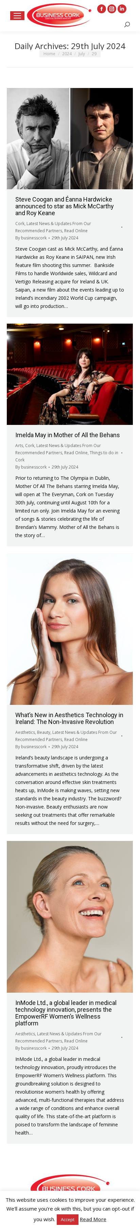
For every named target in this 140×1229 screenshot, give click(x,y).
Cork (19, 223)
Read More (93, 1219)
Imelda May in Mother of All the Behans (67, 435)
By (31, 238)
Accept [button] (67, 1219)
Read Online (76, 231)
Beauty (43, 732)
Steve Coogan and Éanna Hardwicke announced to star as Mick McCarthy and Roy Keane (64, 206)
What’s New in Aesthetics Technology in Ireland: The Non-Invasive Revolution (69, 718)
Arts (19, 445)
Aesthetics (25, 732)
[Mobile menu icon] (17, 15)
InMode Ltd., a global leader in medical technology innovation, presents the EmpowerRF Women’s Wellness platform (66, 1013)
